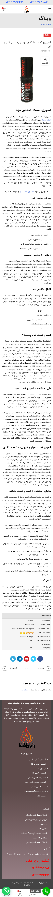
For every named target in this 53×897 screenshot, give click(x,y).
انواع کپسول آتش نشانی (35, 791)
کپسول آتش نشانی (37, 759)
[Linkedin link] (20, 659)
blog (43, 24)
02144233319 (14, 2)
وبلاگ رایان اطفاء (40, 838)
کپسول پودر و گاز (38, 764)
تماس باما (43, 828)
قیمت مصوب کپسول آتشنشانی (33, 833)
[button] (6, 891)
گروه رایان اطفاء (42, 709)
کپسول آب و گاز (39, 773)
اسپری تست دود (26, 191)
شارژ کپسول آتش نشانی (36, 842)
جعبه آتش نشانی (38, 787)
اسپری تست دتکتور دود (35, 782)
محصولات (41, 796)
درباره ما (43, 824)
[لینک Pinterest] (26, 659)
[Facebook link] (40, 659)
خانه (49, 24)
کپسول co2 (41, 768)
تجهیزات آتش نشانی (37, 777)
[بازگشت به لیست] (26, 668)
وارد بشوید (26, 690)
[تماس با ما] (46, 891)
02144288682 (38, 2)
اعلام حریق (46, 120)
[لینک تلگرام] (13, 659)
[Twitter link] (33, 659)
